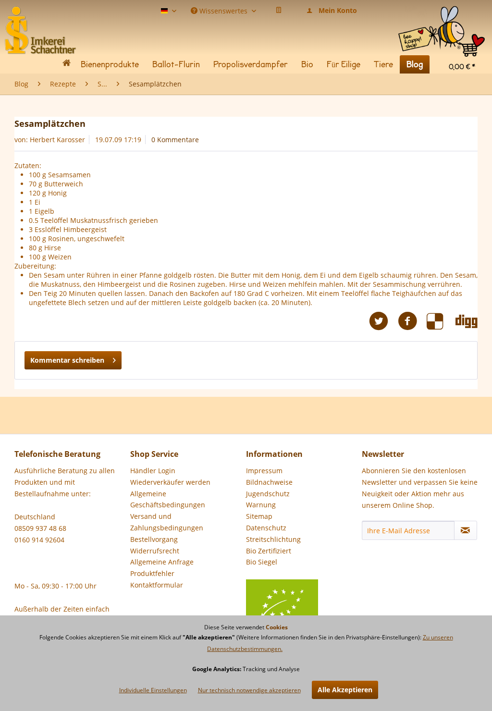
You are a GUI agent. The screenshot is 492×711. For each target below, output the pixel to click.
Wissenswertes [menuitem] (223, 10)
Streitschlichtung (273, 539)
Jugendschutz (268, 493)
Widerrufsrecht (154, 550)
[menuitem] (441, 14)
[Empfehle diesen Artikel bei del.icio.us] (441, 321)
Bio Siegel (261, 561)
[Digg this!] (466, 321)
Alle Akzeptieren (345, 689)
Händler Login (152, 470)
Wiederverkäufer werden (170, 482)
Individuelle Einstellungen (153, 690)
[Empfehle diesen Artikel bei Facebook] (412, 321)
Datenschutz (266, 527)
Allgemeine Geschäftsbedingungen (167, 499)
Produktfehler (152, 573)
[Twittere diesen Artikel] (383, 321)
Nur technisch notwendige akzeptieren (249, 690)
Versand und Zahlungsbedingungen (166, 522)
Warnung (261, 504)
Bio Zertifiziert (268, 550)
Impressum (264, 470)
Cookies (277, 627)
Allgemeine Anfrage (162, 561)
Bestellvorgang (154, 539)
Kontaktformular (156, 584)
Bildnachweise (269, 482)
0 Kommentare (175, 139)
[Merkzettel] (279, 10)
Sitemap (259, 516)
